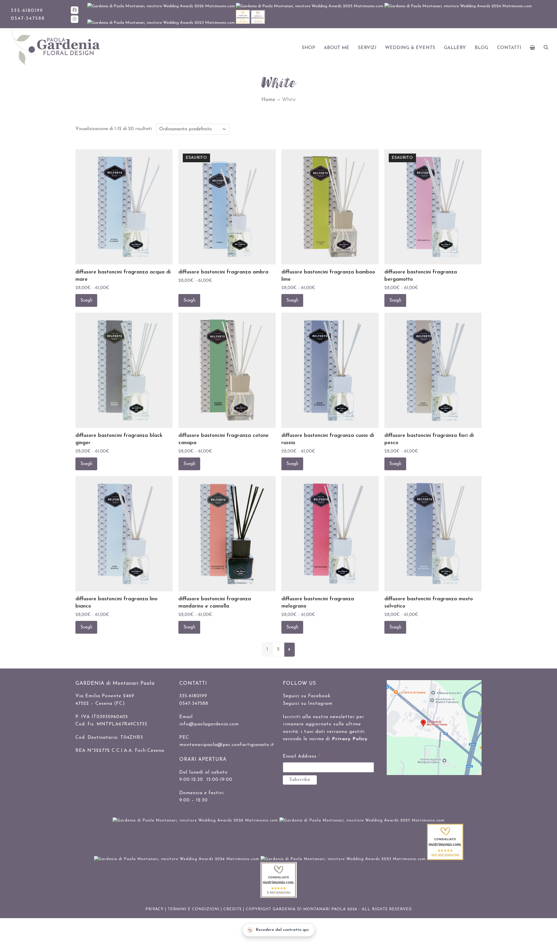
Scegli (86, 300)
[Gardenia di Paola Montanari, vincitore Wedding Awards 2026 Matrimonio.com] (161, 6)
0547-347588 (28, 18)
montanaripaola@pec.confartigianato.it (226, 745)
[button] (532, 48)
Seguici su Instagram (307, 703)
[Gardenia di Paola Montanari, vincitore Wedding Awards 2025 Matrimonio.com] (310, 6)
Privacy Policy (350, 739)
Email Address (302, 757)
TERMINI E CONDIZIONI (193, 909)
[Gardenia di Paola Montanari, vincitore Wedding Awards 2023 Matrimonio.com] (161, 23)
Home (268, 99)
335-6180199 (27, 10)
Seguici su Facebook (306, 696)
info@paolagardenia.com (209, 724)
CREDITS (232, 909)
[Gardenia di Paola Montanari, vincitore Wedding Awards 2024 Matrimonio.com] (458, 6)
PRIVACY (154, 909)
